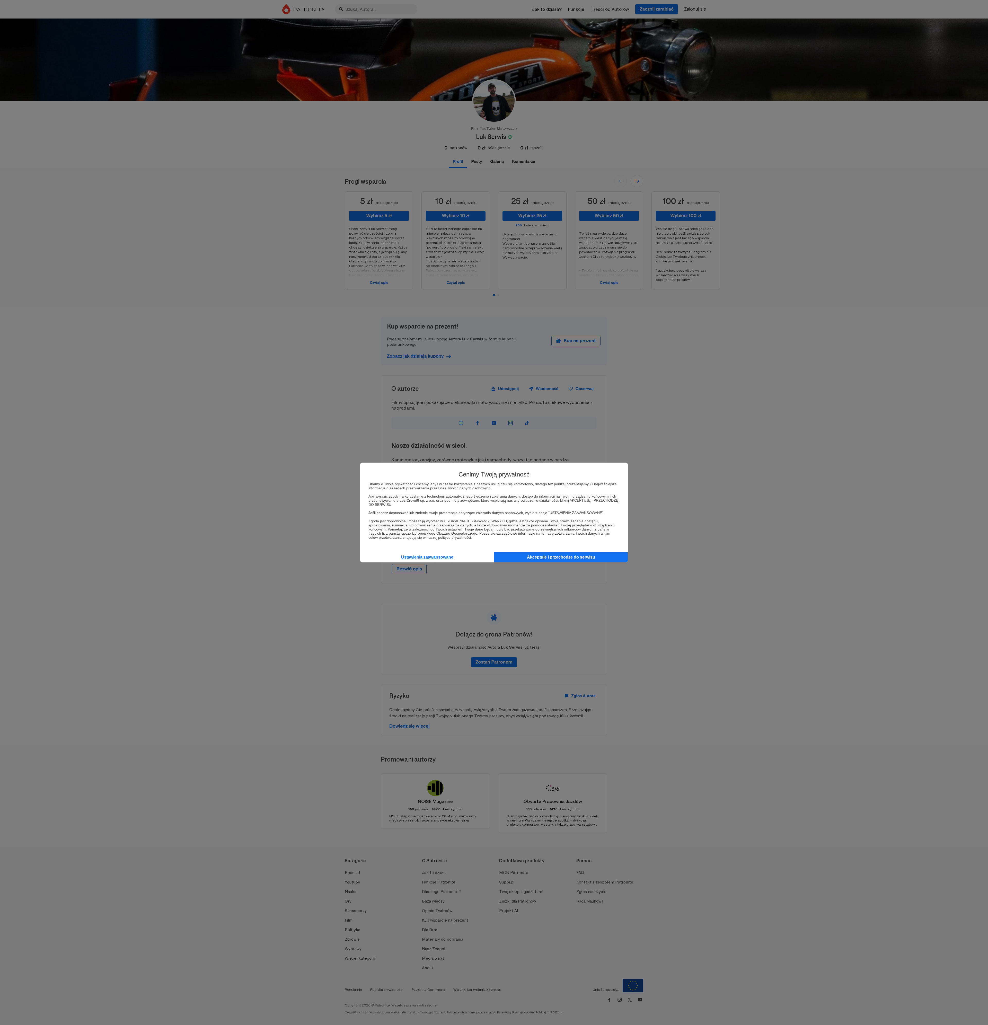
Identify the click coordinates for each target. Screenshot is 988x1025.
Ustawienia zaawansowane (427, 557)
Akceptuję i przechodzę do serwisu (561, 557)
